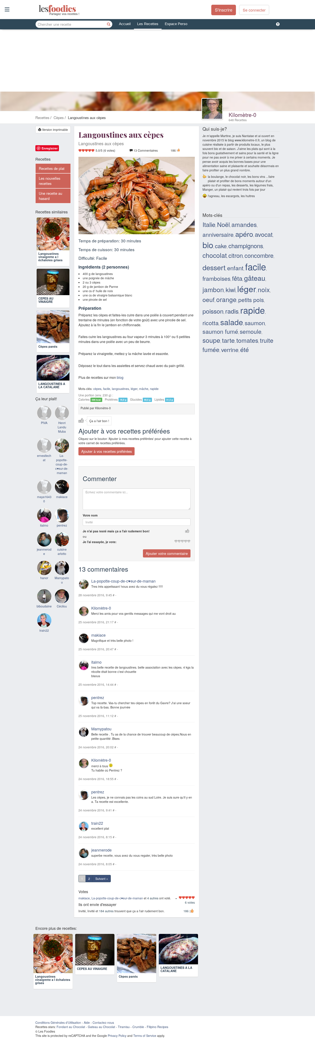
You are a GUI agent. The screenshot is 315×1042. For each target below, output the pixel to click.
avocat (264, 234)
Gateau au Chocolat (101, 1026)
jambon (213, 289)
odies (39, 9)
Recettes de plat (51, 168)
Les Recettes (147, 24)
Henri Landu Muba (62, 427)
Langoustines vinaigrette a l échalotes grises (50, 256)
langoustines (120, 389)
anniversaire (218, 234)
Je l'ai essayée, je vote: (100, 542)
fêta (237, 278)
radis (231, 311)
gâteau (254, 278)
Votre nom (90, 515)
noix (264, 289)
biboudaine (44, 606)
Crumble (138, 1026)
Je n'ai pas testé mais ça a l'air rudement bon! (116, 531)
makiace (98, 634)
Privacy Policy (117, 1035)
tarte (228, 339)
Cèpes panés (47, 346)
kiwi (231, 289)
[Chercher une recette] (108, 24)
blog (120, 377)
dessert (213, 267)
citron (235, 255)
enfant (235, 268)
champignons (245, 245)
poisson (213, 311)
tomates (247, 340)
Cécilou (62, 606)
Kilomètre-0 (242, 114)
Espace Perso (176, 24)
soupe (211, 340)
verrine (229, 349)
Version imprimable (54, 129)
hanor (44, 578)
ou (85, 536)
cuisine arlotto (62, 551)
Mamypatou (101, 728)
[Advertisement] (157, 62)
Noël (223, 224)
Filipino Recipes (157, 1026)
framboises (216, 278)
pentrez (97, 697)
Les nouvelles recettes (49, 181)
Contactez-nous (103, 1022)
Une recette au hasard (50, 196)
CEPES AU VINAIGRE (45, 300)
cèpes (97, 389)
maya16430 (44, 499)
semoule (250, 331)
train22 (97, 823)
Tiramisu (124, 1026)
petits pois (251, 300)
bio (207, 245)
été (244, 349)
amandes (244, 224)
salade (231, 321)
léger (134, 389)
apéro (244, 234)
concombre (258, 255)
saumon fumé (220, 331)
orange (226, 299)
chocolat (214, 255)
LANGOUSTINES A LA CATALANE (51, 385)
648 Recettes (238, 120)
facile (106, 389)
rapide (154, 389)
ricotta (210, 323)
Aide (87, 1022)
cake (221, 246)
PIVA (44, 423)
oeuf (208, 299)
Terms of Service (144, 1035)
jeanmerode (101, 850)
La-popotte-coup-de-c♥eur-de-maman (123, 581)
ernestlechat (44, 457)
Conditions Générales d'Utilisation (58, 1022)
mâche (143, 389)
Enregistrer (50, 148)
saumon (255, 323)
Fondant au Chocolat (71, 1026)
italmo (96, 661)
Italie (208, 224)
